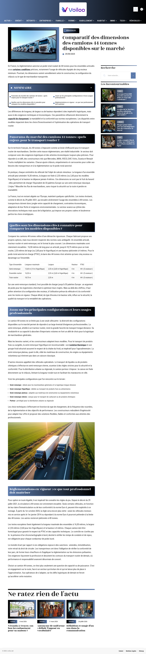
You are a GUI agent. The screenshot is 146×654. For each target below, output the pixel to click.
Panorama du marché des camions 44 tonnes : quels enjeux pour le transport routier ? (29, 97)
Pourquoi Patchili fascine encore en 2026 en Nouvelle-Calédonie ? (124, 97)
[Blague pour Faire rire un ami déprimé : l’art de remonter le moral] (108, 126)
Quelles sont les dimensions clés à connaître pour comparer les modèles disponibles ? (28, 103)
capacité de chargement (18, 118)
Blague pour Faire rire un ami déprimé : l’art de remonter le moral (126, 128)
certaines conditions (21, 69)
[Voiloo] (73, 9)
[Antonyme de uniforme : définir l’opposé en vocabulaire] (51, 609)
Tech (120, 137)
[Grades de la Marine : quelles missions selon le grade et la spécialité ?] (108, 110)
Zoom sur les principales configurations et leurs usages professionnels (74, 97)
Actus (120, 91)
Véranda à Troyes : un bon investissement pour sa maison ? (20, 628)
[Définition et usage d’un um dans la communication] (80, 609)
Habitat (12, 621)
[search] (135, 9)
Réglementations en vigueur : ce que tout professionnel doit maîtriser (74, 103)
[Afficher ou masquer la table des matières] (62, 87)
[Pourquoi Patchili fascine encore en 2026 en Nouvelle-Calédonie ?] (108, 95)
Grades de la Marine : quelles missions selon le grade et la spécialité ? (125, 112)
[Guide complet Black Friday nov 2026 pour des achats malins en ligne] (108, 141)
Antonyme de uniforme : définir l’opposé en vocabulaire (51, 628)
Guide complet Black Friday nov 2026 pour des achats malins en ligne (126, 143)
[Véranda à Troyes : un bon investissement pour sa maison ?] (22, 609)
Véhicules (71, 30)
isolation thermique (77, 345)
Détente (42, 621)
